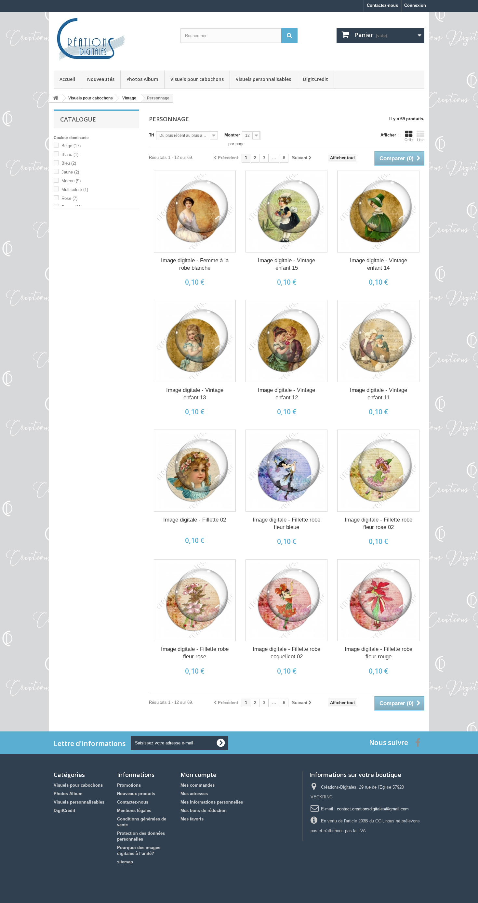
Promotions (129, 785)
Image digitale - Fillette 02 (194, 520)
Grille (409, 140)
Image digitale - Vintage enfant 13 (194, 394)
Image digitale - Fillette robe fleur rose (195, 653)
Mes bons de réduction (203, 810)
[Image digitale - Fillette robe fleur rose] (194, 600)
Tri (151, 135)
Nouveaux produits (136, 793)
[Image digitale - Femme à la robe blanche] (194, 211)
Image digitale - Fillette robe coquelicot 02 (286, 653)
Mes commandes (197, 785)
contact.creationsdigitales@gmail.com (373, 808)
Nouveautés (100, 79)
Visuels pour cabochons (197, 79)
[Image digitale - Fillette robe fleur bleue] (286, 470)
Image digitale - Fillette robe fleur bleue (286, 523)
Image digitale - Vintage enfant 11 (378, 394)
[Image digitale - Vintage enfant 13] (194, 341)
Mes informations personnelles (211, 802)
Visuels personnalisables (263, 79)
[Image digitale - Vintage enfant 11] (378, 341)
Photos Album (142, 79)
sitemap (125, 861)
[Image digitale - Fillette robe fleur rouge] (378, 600)
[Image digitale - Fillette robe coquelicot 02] (286, 600)
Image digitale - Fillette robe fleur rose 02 (378, 523)
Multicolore (74, 189)
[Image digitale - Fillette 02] (194, 470)
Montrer (232, 135)
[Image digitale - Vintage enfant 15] (286, 211)
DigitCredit (315, 79)
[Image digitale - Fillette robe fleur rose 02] (378, 470)
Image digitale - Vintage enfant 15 (286, 264)
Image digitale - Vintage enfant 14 (378, 264)
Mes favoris (192, 819)
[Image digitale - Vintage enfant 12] (286, 341)
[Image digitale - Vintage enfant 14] (378, 211)
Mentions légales (134, 810)
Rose (69, 198)
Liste (420, 140)
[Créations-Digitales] (112, 39)
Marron (71, 180)
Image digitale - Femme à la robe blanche (195, 264)
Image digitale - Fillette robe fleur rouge (378, 653)
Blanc (69, 154)
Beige (71, 145)
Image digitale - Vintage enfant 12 (286, 394)
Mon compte (198, 775)
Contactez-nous (382, 5)
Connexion (415, 5)
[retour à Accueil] (55, 98)
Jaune (70, 172)
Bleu (68, 163)
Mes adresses (194, 793)
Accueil (67, 79)
